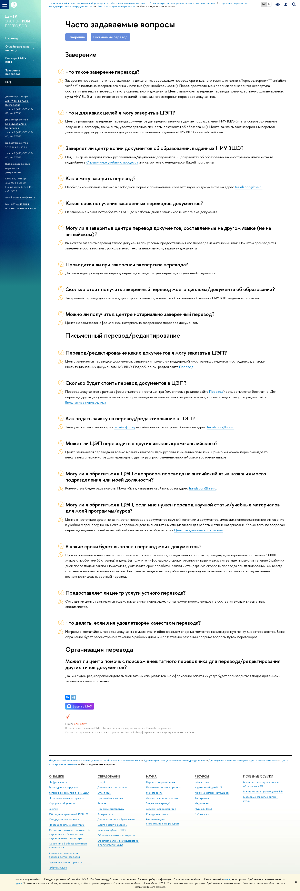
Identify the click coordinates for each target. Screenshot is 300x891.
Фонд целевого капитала (64, 819)
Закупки (53, 809)
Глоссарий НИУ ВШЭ (16, 60)
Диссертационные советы (162, 798)
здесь (227, 879)
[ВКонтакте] (67, 697)
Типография (202, 798)
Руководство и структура (63, 787)
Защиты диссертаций (158, 803)
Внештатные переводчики (85, 402)
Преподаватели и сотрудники (66, 798)
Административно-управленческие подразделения (174, 760)
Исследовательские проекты (163, 787)
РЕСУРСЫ (202, 776)
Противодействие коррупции (66, 824)
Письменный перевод (110, 36)
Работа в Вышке (58, 867)
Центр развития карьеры (112, 824)
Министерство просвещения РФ (263, 791)
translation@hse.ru (24, 197)
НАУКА (151, 776)
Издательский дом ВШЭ (208, 787)
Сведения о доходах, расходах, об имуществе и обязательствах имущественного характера (69, 834)
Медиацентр (202, 803)
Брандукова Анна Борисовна (16, 126)
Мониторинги (154, 792)
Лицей (102, 782)
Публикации (202, 814)
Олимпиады (104, 792)
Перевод (11, 38)
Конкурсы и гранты (157, 814)
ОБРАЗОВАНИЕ (109, 776)
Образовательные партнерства (116, 835)
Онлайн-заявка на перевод (17, 48)
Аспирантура (105, 814)
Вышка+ (102, 803)
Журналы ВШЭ (203, 809)
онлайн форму (124, 427)
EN (269, 4)
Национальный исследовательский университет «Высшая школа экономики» (94, 760)
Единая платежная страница (65, 862)
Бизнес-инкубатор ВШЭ (112, 830)
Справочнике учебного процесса (112, 162)
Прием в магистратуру (111, 809)
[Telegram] (73, 697)
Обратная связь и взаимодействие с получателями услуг (118, 843)
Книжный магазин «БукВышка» (212, 792)
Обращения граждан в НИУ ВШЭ (68, 814)
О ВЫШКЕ (56, 776)
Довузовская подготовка (112, 787)
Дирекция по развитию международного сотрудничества (243, 760)
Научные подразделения (160, 782)
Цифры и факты (58, 782)
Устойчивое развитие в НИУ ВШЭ (69, 792)
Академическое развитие (161, 809)
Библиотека (202, 782)
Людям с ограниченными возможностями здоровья (64, 855)
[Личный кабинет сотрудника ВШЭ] (286, 4)
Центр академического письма (198, 530)
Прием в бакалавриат (110, 798)
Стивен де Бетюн (16, 147)
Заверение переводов (12, 72)
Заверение (76, 36)
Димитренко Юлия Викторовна (17, 103)
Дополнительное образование (116, 819)
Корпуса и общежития (62, 803)
